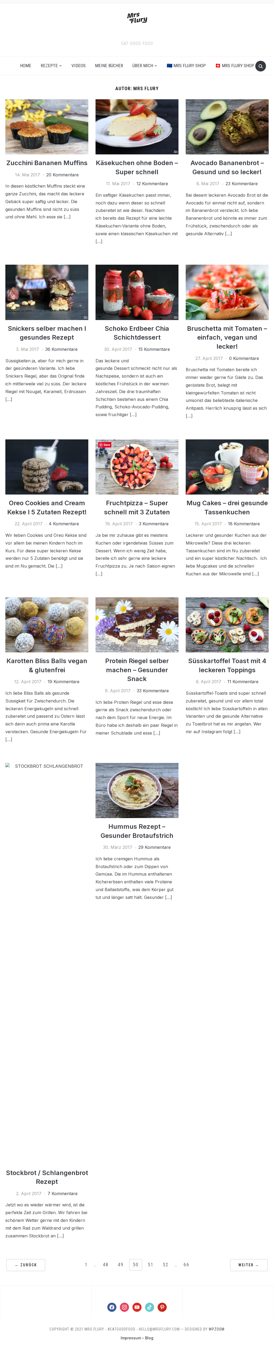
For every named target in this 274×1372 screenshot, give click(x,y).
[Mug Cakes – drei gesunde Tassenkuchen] (227, 442)
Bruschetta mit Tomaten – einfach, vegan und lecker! (227, 337)
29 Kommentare (154, 847)
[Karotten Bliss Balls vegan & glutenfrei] (46, 600)
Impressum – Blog (137, 1338)
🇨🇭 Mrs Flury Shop (234, 65)
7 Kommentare (63, 1193)
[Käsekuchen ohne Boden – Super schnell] (137, 102)
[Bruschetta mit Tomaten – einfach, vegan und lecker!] (227, 268)
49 (121, 1264)
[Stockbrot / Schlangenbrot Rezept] (46, 766)
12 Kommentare (152, 183)
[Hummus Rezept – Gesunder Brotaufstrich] (137, 766)
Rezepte (49, 65)
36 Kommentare (61, 349)
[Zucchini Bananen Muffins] (46, 102)
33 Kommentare (153, 690)
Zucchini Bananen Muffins (46, 163)
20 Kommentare (62, 174)
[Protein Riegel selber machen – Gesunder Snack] (137, 600)
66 (186, 1264)
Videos (78, 65)
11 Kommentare (242, 681)
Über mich (142, 65)
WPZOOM (216, 1329)
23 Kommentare (242, 183)
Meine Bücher (109, 65)
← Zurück (26, 1265)
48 (106, 1264)
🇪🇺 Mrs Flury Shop (186, 65)
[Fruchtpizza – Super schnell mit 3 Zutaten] (137, 442)
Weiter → (248, 1265)
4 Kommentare (64, 523)
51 (151, 1264)
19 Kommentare (63, 681)
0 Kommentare (244, 358)
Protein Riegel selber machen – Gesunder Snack (137, 670)
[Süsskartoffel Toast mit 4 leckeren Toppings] (227, 600)
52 (166, 1264)
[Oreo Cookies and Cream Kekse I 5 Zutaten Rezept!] (46, 442)
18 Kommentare (244, 523)
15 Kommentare (154, 349)
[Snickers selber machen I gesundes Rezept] (46, 268)
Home (25, 65)
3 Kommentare (154, 523)
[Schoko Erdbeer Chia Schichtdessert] (137, 268)
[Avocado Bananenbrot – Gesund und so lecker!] (227, 102)
